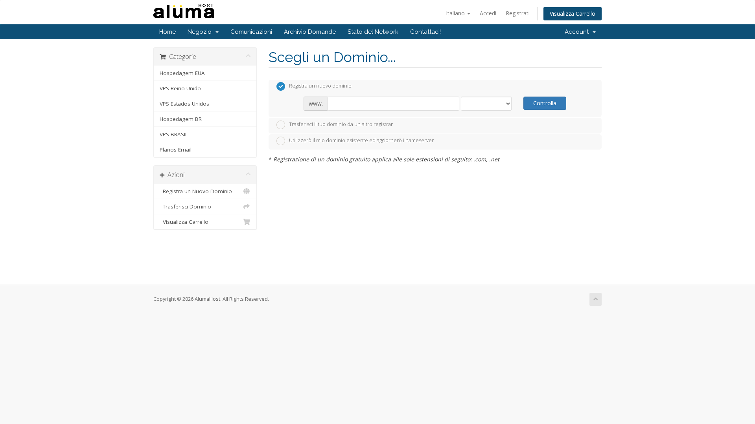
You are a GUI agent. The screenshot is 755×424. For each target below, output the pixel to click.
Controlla (544, 103)
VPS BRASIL (174, 134)
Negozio (201, 31)
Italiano (456, 13)
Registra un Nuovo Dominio (196, 191)
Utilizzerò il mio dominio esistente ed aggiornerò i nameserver (361, 140)
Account (578, 31)
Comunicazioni (251, 31)
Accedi (488, 13)
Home (167, 31)
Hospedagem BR (181, 118)
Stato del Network (373, 31)
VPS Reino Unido (180, 88)
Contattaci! (425, 31)
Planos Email (176, 149)
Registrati (518, 13)
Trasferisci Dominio (185, 206)
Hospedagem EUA (182, 73)
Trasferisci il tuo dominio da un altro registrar (341, 124)
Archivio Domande (310, 31)
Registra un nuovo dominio (320, 86)
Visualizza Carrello (572, 13)
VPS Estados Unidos (184, 103)
